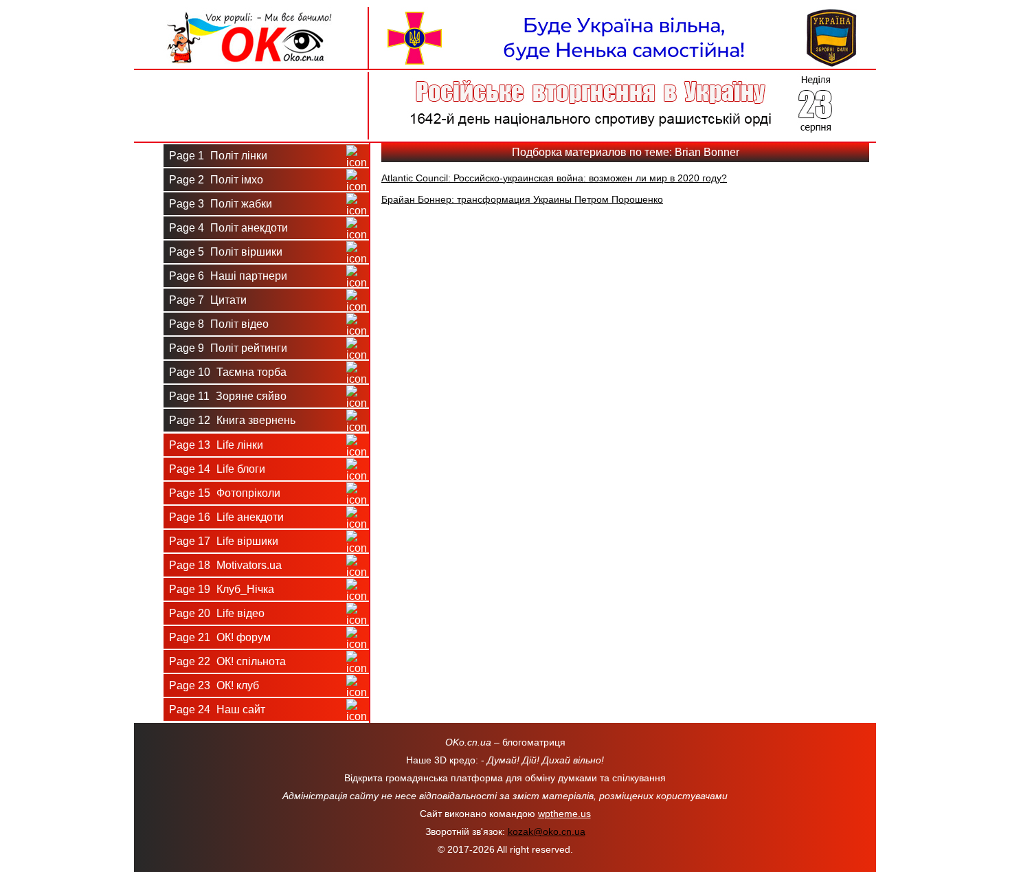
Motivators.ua (225, 565)
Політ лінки (218, 155)
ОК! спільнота (227, 661)
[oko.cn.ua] (251, 12)
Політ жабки (220, 204)
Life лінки (216, 445)
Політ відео (219, 324)
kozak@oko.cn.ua (546, 831)
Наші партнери (228, 276)
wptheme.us (564, 813)
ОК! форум (220, 637)
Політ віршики (225, 252)
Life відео (217, 613)
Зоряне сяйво (228, 396)
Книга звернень (232, 420)
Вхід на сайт (251, 88)
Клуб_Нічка (221, 589)
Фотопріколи (224, 493)
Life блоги (217, 469)
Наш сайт (217, 709)
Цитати (208, 300)
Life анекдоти (226, 517)
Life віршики (223, 541)
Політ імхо (216, 180)
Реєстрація (251, 122)
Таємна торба (228, 372)
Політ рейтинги (228, 348)
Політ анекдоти (228, 228)
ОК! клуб (214, 685)
